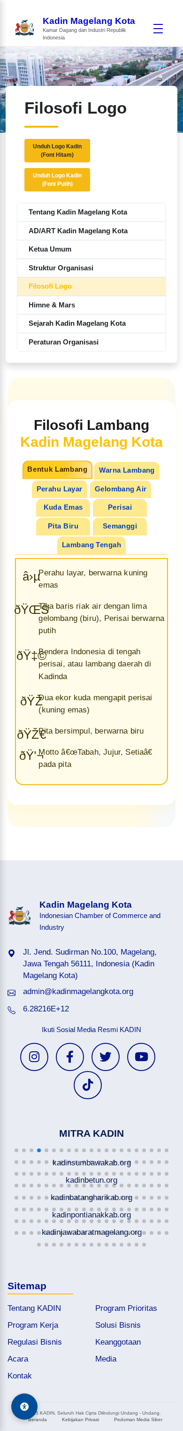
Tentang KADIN (34, 1308)
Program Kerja (33, 1325)
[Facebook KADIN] (70, 1057)
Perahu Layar (60, 489)
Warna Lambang (127, 470)
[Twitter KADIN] (106, 1057)
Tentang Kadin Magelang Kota (78, 212)
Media (105, 1358)
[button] (16, 1150)
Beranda (37, 1419)
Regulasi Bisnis (35, 1342)
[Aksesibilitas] (24, 1406)
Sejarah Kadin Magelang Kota (77, 323)
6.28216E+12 (46, 1008)
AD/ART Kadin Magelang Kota (78, 231)
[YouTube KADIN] (141, 1057)
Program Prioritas (126, 1308)
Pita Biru (63, 526)
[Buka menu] (158, 28)
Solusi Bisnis (118, 1325)
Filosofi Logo (50, 286)
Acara (18, 1358)
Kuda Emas (63, 507)
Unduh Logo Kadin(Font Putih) (57, 179)
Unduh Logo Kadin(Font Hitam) (57, 150)
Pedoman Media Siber (138, 1419)
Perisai (120, 507)
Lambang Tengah (91, 545)
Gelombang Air (121, 489)
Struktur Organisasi (61, 268)
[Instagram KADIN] (34, 1057)
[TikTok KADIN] (88, 1085)
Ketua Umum (50, 249)
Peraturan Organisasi (64, 342)
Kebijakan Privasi (80, 1419)
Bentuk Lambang (57, 469)
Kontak (20, 1375)
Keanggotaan (118, 1342)
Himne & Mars (52, 305)
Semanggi (120, 526)
